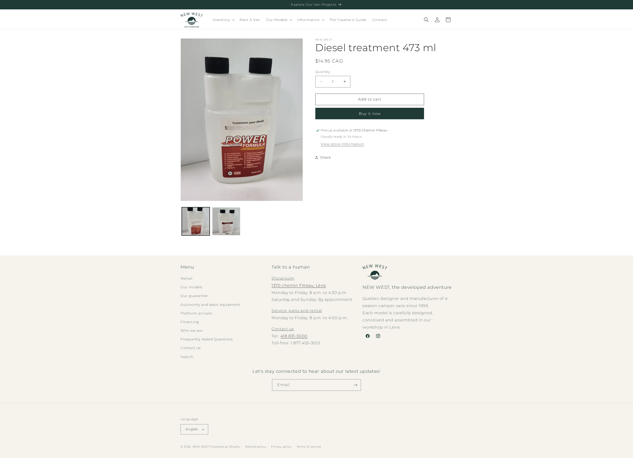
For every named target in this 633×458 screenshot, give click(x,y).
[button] (223, 20)
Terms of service (309, 446)
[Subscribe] (355, 385)
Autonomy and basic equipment (210, 304)
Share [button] (325, 157)
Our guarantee (194, 295)
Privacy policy (281, 446)
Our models (192, 287)
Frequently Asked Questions (207, 339)
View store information (342, 144)
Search (187, 356)
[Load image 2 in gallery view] (226, 221)
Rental (187, 278)
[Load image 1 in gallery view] (196, 221)
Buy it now (370, 113)
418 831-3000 (294, 336)
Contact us (191, 348)
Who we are (192, 330)
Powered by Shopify (225, 446)
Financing (190, 322)
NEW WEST (201, 446)
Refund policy (255, 446)
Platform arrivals (196, 313)
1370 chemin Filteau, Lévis (298, 285)
